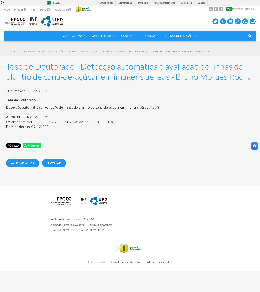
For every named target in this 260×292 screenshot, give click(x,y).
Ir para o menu (39, 9)
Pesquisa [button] (148, 35)
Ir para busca (61, 9)
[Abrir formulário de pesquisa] (250, 36)
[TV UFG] (253, 21)
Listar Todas (24, 163)
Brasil (56, 2)
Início (12, 51)
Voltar (55, 163)
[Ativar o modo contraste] (221, 9)
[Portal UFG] (52, 25)
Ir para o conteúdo (13, 9)
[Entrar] (2, 3)
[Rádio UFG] (245, 21)
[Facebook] (223, 21)
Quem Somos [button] (101, 35)
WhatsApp (33, 145)
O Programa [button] (72, 35)
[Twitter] (215, 21)
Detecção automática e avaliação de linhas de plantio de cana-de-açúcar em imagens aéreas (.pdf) (82, 107)
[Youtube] (230, 21)
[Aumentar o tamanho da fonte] (211, 9)
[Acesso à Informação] (83, 9)
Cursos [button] (126, 35)
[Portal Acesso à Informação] (130, 251)
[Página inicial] (14, 24)
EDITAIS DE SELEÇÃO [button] (178, 35)
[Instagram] (238, 21)
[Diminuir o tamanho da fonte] (216, 9)
